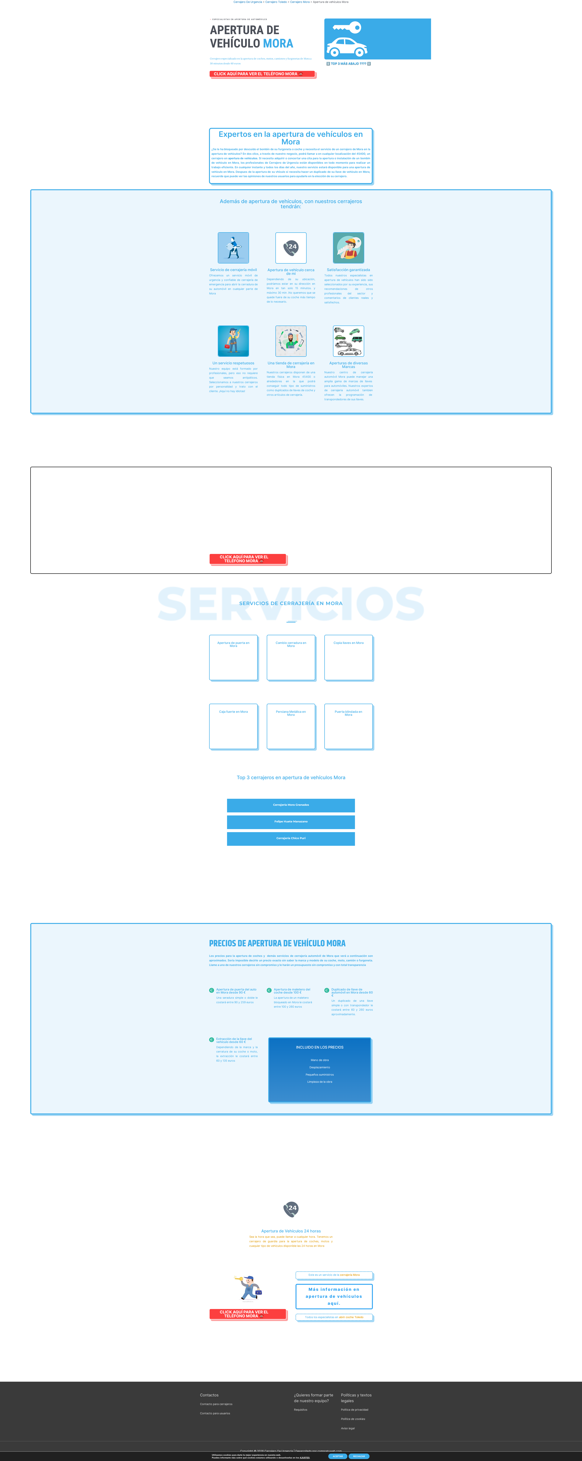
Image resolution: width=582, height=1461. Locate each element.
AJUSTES (304, 1457)
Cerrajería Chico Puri (291, 838)
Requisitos (300, 1409)
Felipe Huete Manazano (291, 821)
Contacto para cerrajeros (216, 1404)
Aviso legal (348, 1428)
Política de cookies (353, 1419)
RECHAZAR (359, 1456)
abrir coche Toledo (351, 1317)
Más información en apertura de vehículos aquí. (334, 1296)
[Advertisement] (291, 106)
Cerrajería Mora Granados (291, 804)
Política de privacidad (354, 1409)
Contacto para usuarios (215, 1413)
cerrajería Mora (350, 1274)
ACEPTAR (338, 1456)
